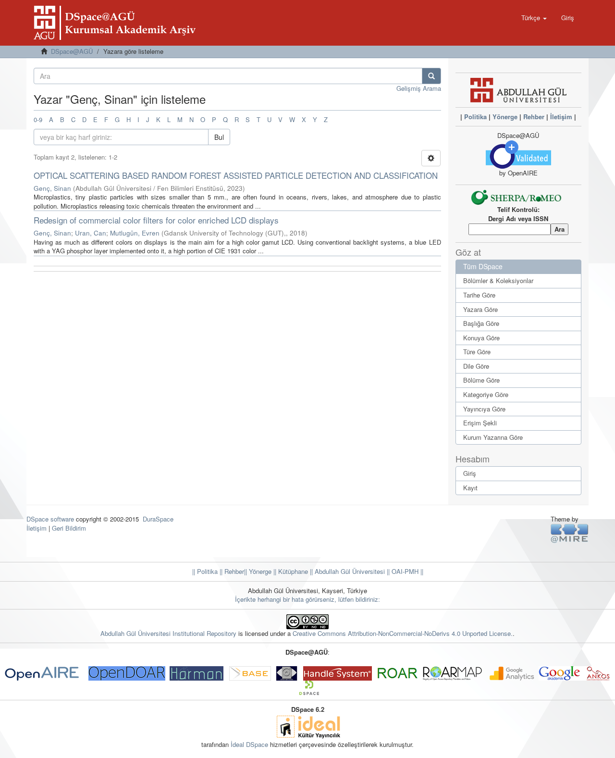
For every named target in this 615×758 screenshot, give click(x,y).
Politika (475, 116)
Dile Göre (476, 366)
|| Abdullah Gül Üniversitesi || (349, 571)
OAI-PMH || (406, 571)
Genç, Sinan (52, 188)
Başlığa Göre (481, 323)
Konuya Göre (481, 337)
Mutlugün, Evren (135, 232)
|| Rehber (231, 571)
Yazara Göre (480, 309)
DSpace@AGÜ (72, 51)
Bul (219, 137)
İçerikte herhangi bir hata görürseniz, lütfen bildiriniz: (307, 599)
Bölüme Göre (481, 380)
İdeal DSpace (249, 744)
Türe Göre (477, 351)
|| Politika (205, 571)
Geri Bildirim (69, 528)
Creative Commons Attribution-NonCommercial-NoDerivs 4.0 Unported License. (403, 633)
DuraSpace (158, 518)
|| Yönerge (257, 571)
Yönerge (504, 116)
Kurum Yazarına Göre (493, 437)
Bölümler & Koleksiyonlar (498, 280)
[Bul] (431, 76)
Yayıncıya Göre (484, 408)
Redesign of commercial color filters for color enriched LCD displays (156, 220)
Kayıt (470, 487)
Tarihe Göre (479, 294)
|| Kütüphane (289, 571)
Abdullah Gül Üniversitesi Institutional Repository (168, 633)
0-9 (38, 119)
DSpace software (50, 518)
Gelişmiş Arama (418, 88)
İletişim (561, 116)
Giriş (469, 473)
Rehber (533, 116)
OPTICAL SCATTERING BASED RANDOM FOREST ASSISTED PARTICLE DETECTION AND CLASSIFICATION (236, 175)
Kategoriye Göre (485, 394)
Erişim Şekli (480, 422)
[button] (534, 18)
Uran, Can (90, 232)
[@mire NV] (570, 532)
